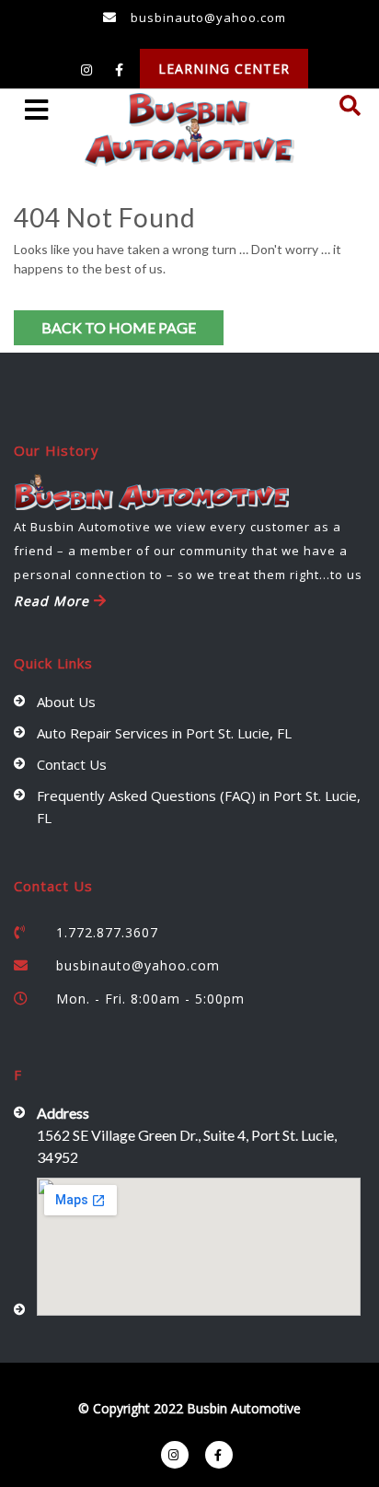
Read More (54, 601)
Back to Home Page (118, 327)
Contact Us (72, 764)
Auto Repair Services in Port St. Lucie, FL (164, 733)
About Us (66, 701)
